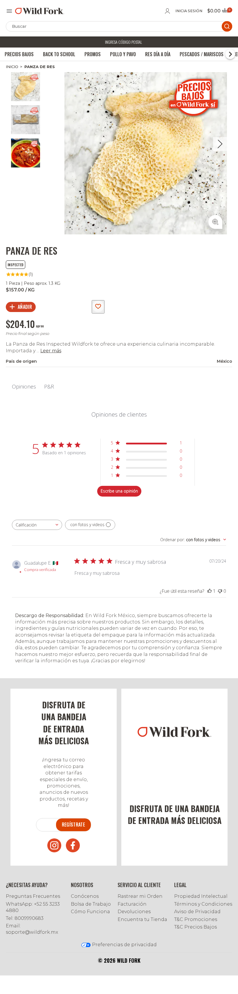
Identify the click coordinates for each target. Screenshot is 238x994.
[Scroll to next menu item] (230, 54)
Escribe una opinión (119, 491)
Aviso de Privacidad (197, 911)
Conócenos (85, 896)
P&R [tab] (49, 386)
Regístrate (73, 824)
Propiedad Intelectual (201, 896)
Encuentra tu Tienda (142, 919)
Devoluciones (134, 911)
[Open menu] (9, 11)
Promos (92, 54)
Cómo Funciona (90, 911)
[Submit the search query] (227, 26)
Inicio (12, 66)
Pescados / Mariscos (201, 54)
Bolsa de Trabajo (91, 904)
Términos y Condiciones (203, 904)
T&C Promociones (195, 919)
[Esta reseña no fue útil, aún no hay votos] (220, 591)
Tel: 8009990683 (25, 918)
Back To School (59, 54)
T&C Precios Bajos (195, 927)
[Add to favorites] (98, 306)
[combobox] (37, 525)
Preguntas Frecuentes (33, 896)
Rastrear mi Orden (140, 896)
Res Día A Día (157, 54)
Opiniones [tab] (24, 386)
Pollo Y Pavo (123, 54)
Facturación (132, 904)
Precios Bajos (19, 54)
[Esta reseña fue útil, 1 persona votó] (210, 591)
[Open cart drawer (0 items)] (226, 12)
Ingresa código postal (123, 42)
